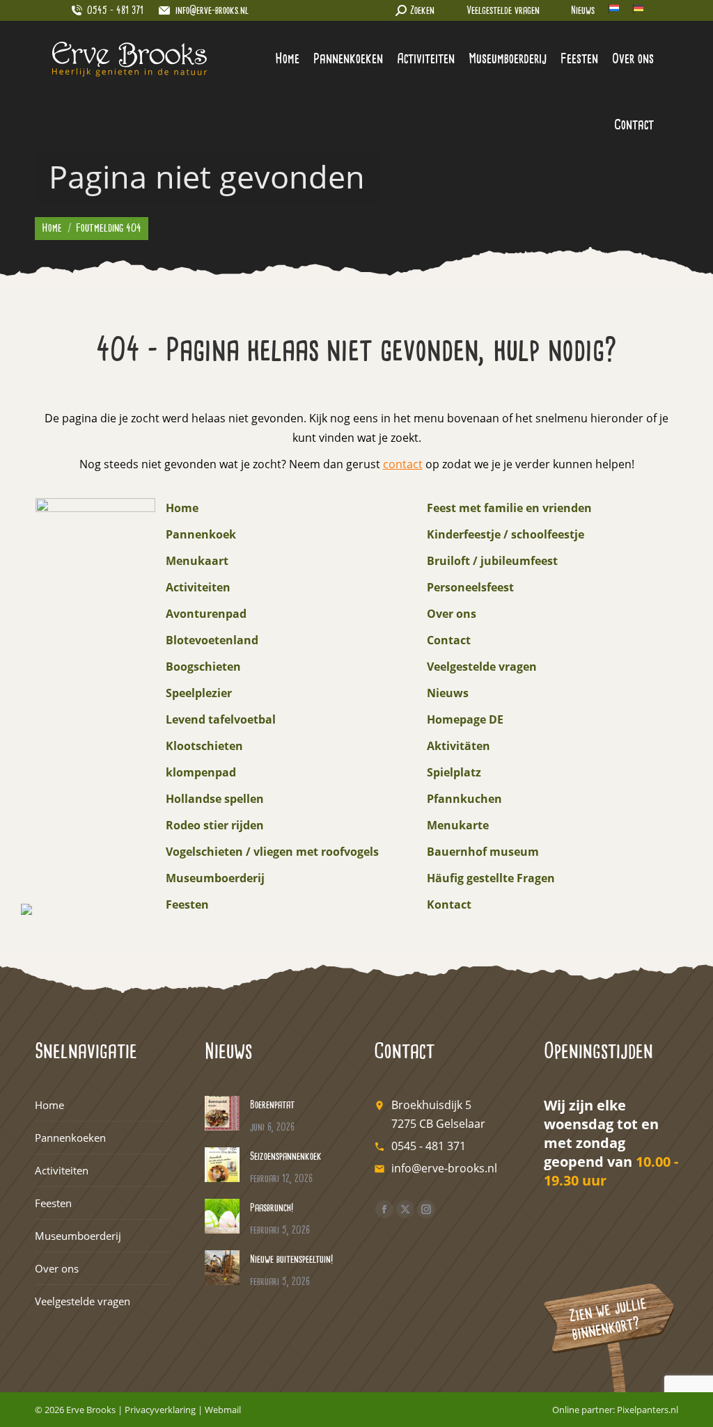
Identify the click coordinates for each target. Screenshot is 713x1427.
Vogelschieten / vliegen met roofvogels (272, 851)
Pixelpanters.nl (647, 1409)
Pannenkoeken (70, 1138)
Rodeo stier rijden (215, 825)
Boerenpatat (272, 1105)
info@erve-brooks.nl (212, 11)
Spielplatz (454, 772)
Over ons (451, 613)
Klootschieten (204, 746)
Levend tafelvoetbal (221, 719)
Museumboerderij (215, 878)
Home (182, 508)
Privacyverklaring (160, 1409)
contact (403, 464)
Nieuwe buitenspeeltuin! (291, 1259)
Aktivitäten (458, 746)
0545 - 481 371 (428, 1146)
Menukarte (458, 825)
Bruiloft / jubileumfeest (492, 560)
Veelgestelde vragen (503, 11)
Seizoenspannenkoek (286, 1156)
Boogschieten (203, 666)
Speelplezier (199, 693)
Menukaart (197, 560)
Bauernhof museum (483, 851)
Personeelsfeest (470, 587)
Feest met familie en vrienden (509, 508)
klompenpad (201, 772)
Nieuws (583, 11)
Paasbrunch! (271, 1208)
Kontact (449, 904)
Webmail (223, 1409)
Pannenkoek (201, 534)
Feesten (187, 904)
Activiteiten (198, 587)
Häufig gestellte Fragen (491, 878)
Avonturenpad (206, 613)
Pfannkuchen (464, 798)
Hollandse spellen (215, 798)
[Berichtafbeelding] (222, 1113)
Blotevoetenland (212, 640)
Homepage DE (465, 719)
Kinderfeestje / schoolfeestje (505, 534)
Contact (449, 640)
